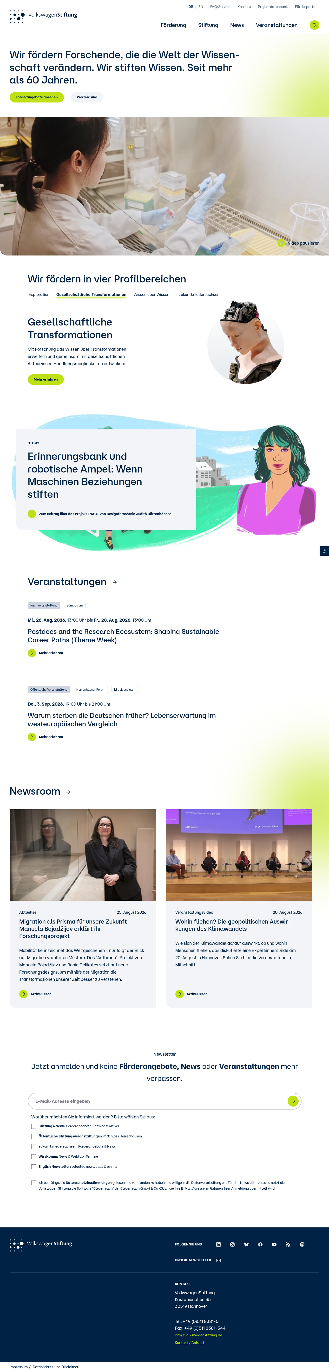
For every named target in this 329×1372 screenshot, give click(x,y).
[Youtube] (274, 1244)
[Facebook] (260, 1244)
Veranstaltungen (277, 25)
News (237, 25)
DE (190, 6)
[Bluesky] (246, 1244)
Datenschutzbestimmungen (89, 1183)
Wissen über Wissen (151, 295)
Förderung (173, 25)
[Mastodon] (302, 1244)
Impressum (19, 1367)
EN (200, 6)
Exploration (39, 295)
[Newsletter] (218, 1260)
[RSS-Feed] (288, 1244)
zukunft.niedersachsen (199, 295)
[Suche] (314, 25)
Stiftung (208, 25)
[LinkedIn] (218, 1244)
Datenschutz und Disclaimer (56, 1367)
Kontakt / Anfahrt (189, 1342)
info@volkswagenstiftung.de (198, 1335)
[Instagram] (232, 1244)
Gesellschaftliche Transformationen (91, 295)
